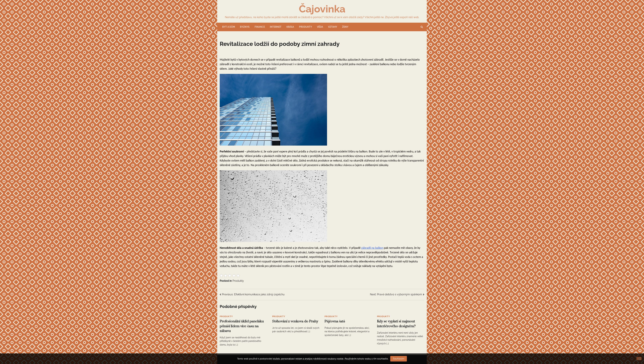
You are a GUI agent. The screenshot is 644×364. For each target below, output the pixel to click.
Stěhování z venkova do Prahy (295, 321)
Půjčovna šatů (335, 321)
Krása (290, 27)
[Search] (421, 27)
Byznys (245, 27)
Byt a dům (228, 27)
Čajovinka (322, 9)
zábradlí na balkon (372, 248)
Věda (320, 27)
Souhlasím (398, 358)
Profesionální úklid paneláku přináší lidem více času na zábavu (242, 326)
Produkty (305, 27)
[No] (638, 358)
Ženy (345, 27)
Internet (275, 27)
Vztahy (332, 27)
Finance (260, 27)
